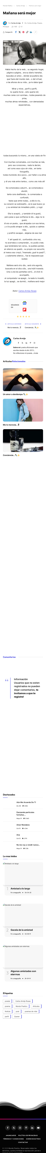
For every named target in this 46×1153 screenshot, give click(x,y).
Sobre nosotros (33, 1139)
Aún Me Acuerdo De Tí (26, 802)
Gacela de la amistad (22, 930)
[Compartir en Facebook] (16, 32)
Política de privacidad (28, 1135)
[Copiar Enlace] (27, 32)
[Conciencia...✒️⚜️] (23, 440)
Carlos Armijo (20, 6)
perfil (7, 1016)
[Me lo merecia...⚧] (23, 410)
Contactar (23, 1142)
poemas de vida (31, 1011)
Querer (17, 1016)
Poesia (39, 23)
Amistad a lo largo (20, 888)
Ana (18, 835)
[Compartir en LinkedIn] (31, 32)
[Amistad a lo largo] (23, 873)
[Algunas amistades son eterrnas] (23, 956)
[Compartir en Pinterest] (23, 32)
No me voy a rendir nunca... (28, 845)
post (17, 1011)
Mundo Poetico (21, 1006)
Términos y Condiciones (13, 1139)
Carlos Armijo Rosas (27, 291)
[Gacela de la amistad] (23, 915)
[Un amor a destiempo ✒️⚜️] (23, 379)
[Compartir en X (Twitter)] (19, 32)
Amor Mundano (23, 825)
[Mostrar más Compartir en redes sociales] (35, 32)
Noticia (7, 1011)
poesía (7, 1001)
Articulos (36, 1006)
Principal (6, 27)
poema (7, 1006)
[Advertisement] (23, 130)
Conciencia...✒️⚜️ (32, 327)
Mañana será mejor (19, 13)
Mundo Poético (7, 6)
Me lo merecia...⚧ (14, 327)
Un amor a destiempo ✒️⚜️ (15, 394)
